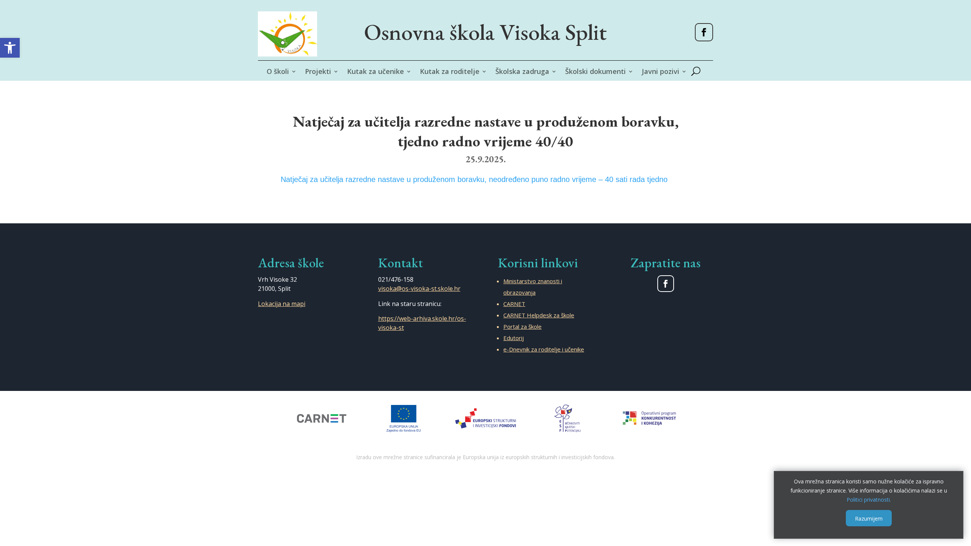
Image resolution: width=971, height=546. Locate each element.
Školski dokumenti (595, 72)
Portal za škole (522, 326)
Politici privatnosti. (869, 499)
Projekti (318, 72)
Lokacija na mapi (281, 304)
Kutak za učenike (375, 72)
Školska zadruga (522, 72)
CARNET (514, 304)
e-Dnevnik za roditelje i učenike (543, 349)
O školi (278, 72)
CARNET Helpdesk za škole (538, 315)
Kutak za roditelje (449, 72)
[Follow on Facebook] (704, 32)
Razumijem (869, 518)
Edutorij (513, 338)
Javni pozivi (660, 72)
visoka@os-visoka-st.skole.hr (419, 288)
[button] (10, 48)
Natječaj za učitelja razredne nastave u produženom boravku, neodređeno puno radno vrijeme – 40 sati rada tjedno (474, 179)
